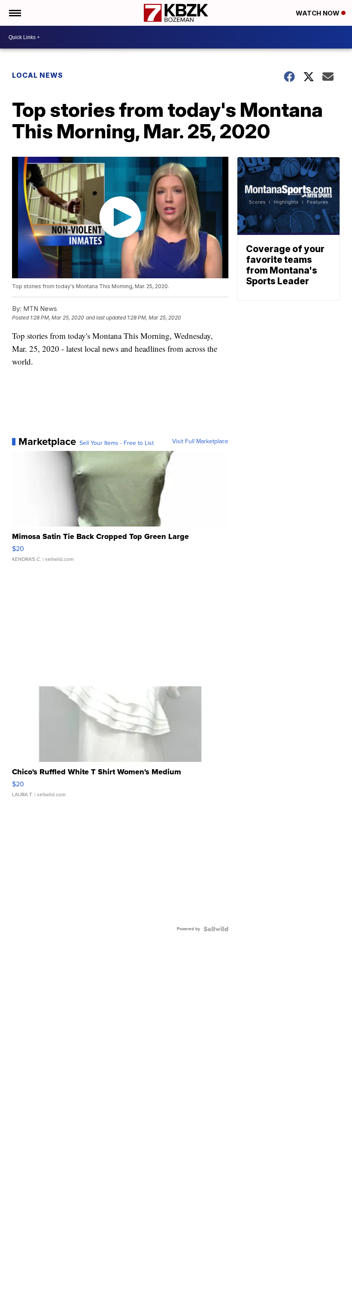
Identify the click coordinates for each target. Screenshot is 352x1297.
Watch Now (318, 13)
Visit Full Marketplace (200, 441)
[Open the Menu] (14, 13)
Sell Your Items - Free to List (116, 443)
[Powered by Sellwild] (215, 929)
